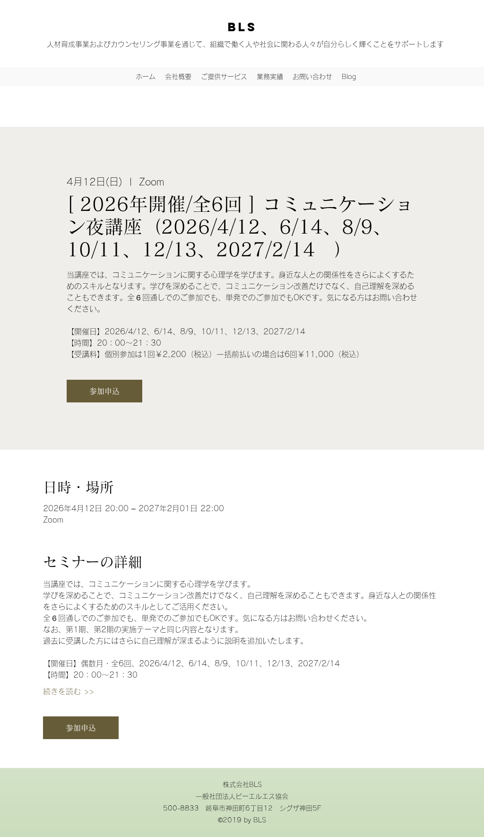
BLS (242, 27)
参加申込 (104, 391)
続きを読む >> (68, 691)
